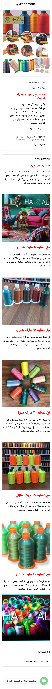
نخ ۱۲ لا (20, 137)
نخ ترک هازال (32, 82)
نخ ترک (31, 139)
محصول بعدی (8, 82)
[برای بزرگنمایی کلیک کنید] (45, 52)
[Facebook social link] (29, 144)
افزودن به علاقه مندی (33, 129)
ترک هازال (29, 137)
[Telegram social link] (16, 144)
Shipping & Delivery (38, 661)
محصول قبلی (14, 82)
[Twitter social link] (26, 144)
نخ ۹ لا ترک (40, 139)
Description (42, 159)
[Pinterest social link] (23, 144)
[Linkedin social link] (20, 144)
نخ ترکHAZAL (37, 108)
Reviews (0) (43, 652)
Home (42, 82)
